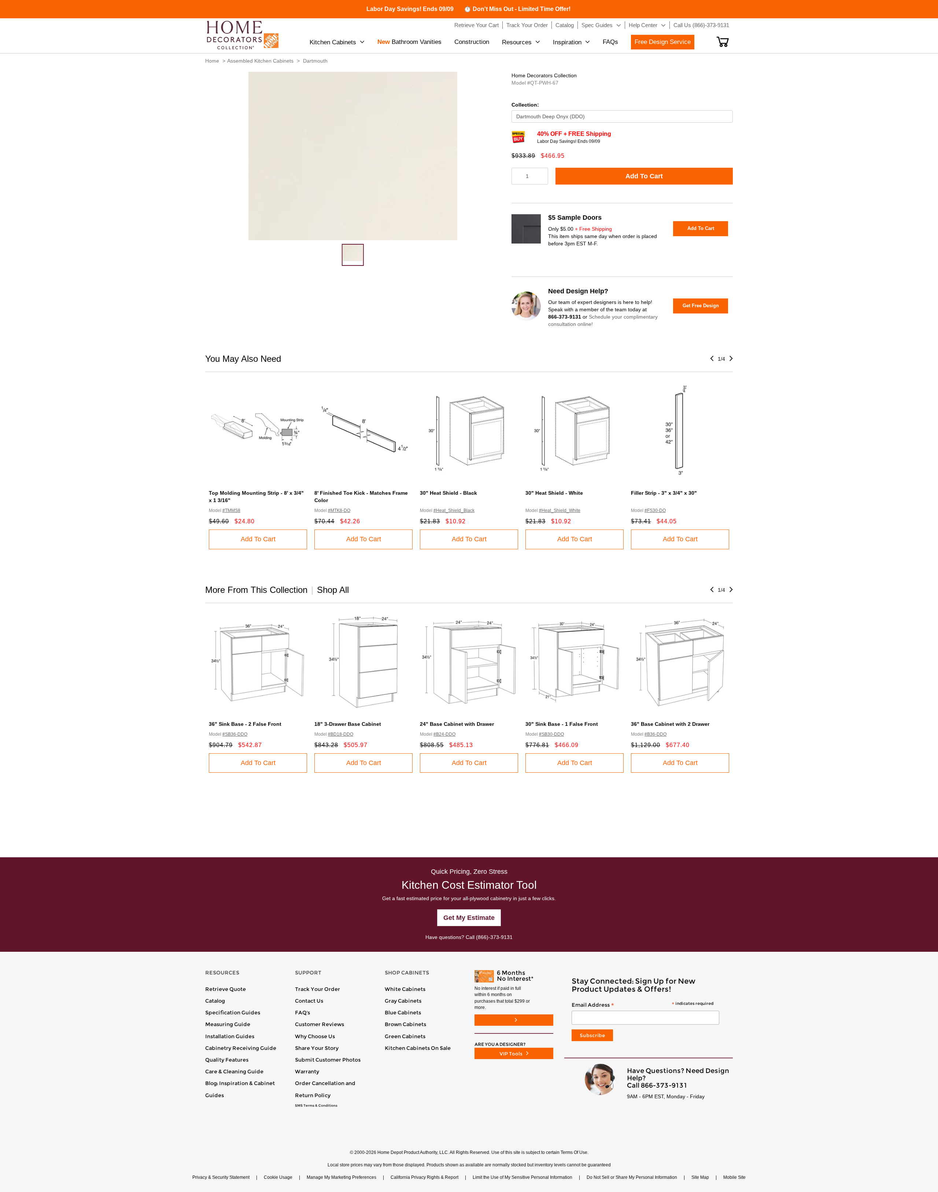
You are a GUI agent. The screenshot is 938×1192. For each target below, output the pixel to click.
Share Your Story (317, 1048)
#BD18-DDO (340, 734)
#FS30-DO (655, 510)
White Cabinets (405, 989)
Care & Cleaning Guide (234, 1071)
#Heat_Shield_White (559, 510)
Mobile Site (734, 1177)
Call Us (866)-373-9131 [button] (701, 25)
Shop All (333, 590)
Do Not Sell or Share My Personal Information (632, 1177)
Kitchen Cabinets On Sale (418, 1048)
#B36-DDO (655, 734)
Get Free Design (701, 305)
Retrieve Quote (225, 989)
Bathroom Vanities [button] (409, 41)
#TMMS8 (231, 510)
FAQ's (302, 1012)
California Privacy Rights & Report (424, 1177)
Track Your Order (317, 989)
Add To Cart (644, 176)
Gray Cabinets (403, 1001)
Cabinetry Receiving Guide (240, 1048)
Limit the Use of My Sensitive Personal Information (522, 1177)
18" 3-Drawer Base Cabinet (347, 724)
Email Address (642, 1005)
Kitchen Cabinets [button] (333, 42)
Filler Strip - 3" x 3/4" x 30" (664, 493)
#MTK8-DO (339, 510)
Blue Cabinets (403, 1012)
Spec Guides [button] (597, 25)
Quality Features (226, 1060)
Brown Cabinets (405, 1024)
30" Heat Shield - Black (448, 493)
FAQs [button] (610, 41)
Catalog (215, 1001)
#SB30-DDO (551, 734)
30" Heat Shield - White (554, 493)
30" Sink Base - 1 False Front (561, 724)
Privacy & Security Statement (221, 1177)
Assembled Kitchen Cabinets (260, 61)
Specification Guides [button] (232, 1012)
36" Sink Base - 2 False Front (245, 724)
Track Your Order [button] (527, 25)
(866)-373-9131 (494, 937)
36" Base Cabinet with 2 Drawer (670, 724)
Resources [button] (517, 42)
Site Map (700, 1177)
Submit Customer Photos (328, 1060)
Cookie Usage (278, 1177)
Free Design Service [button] (663, 41)
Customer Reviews (319, 1024)
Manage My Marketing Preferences (341, 1177)
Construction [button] (471, 41)
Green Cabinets (405, 1036)
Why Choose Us (315, 1036)
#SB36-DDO (234, 734)
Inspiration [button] (567, 42)
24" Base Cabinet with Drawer (457, 724)
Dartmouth (315, 61)
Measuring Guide (227, 1024)
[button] (722, 41)
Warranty (307, 1071)
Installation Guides (229, 1036)
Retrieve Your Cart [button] (476, 25)
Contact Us (309, 1001)
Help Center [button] (643, 25)
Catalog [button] (564, 25)
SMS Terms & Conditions (316, 1105)
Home (212, 61)
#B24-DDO (444, 734)
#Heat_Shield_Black (453, 510)
